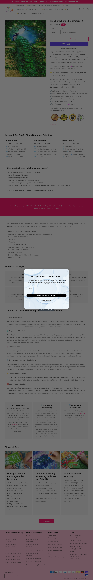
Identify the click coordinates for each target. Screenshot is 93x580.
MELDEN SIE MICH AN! (46, 295)
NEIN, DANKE (46, 301)
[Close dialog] (67, 271)
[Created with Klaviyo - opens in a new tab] (46, 310)
